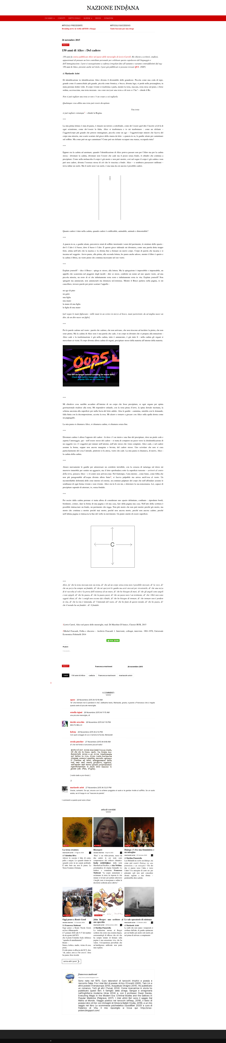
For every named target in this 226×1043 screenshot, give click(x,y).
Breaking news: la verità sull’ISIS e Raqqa (79, 28)
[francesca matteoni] (70, 992)
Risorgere (97, 849)
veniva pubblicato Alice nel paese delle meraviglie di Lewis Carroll (102, 56)
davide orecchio (77, 722)
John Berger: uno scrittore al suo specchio (108, 921)
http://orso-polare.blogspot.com (88, 977)
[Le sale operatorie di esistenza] (139, 902)
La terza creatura (71, 849)
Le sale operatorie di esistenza (138, 919)
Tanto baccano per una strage (122, 28)
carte (127, 845)
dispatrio (98, 915)
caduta (92, 675)
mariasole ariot (125, 675)
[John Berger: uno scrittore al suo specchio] (108, 902)
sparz (72, 699)
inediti (66, 45)
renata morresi (98, 852)
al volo (97, 845)
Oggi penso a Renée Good (74, 919)
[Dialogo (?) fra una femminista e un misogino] (139, 832)
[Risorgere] (108, 832)
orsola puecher (77, 741)
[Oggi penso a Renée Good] (77, 902)
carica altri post (70, 961)
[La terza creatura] (77, 832)
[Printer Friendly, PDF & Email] (113, 641)
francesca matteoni (103, 666)
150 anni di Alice (78, 675)
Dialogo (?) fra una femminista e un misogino (139, 851)
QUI (137, 66)
